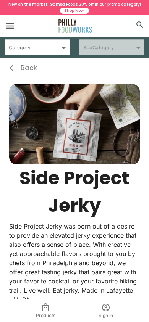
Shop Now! (74, 10)
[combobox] (37, 51)
